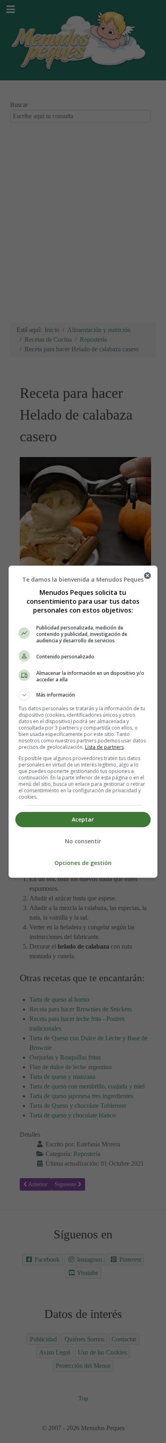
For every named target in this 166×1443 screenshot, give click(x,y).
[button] (83, 695)
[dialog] (83, 722)
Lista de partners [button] (104, 747)
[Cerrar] (147, 576)
